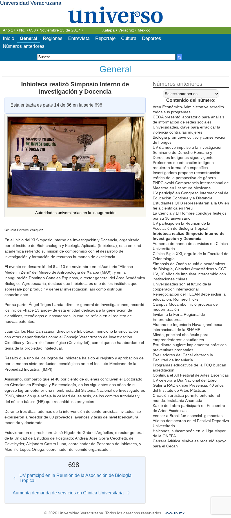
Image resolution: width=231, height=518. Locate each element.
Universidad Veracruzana (30, 3)
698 (32, 30)
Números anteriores (24, 46)
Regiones (53, 38)
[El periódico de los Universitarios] (115, 14)
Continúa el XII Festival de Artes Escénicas (191, 375)
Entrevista (79, 38)
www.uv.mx (175, 513)
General (28, 38)
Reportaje (105, 38)
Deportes (151, 38)
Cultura (128, 38)
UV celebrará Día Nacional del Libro (185, 380)
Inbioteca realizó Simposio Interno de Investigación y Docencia (75, 88)
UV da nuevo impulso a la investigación (188, 147)
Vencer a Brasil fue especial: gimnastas (188, 415)
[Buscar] (179, 57)
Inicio (8, 38)
